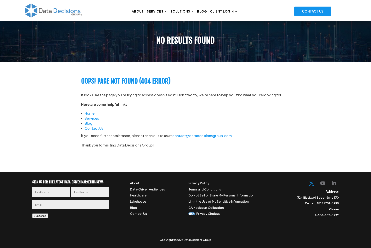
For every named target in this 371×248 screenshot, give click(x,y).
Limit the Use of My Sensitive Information (218, 201)
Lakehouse (138, 201)
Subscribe (40, 215)
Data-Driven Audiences (147, 189)
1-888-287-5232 (327, 215)
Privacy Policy (198, 183)
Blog (202, 11)
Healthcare (138, 195)
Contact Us (312, 11)
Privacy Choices (208, 214)
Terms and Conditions (204, 189)
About (138, 11)
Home (89, 113)
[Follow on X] (311, 183)
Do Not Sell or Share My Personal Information (221, 195)
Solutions (180, 11)
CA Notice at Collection (206, 208)
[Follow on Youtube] (323, 183)
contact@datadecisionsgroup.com (202, 135)
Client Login (222, 11)
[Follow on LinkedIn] (334, 183)
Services (155, 11)
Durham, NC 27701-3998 (322, 203)
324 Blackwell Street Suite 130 (318, 197)
